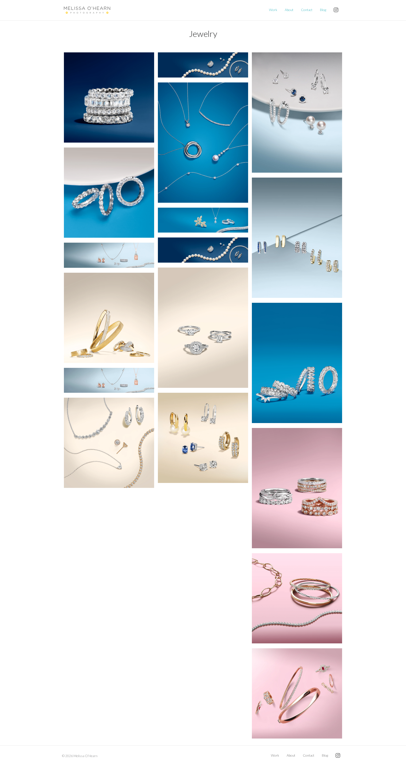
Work (273, 10)
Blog (323, 10)
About (289, 10)
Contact (306, 10)
